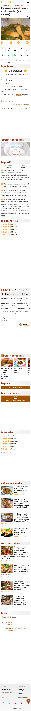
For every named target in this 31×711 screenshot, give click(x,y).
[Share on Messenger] (8, 55)
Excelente (14, 224)
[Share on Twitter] (21, 55)
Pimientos (12, 617)
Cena (13, 624)
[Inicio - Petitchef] (2, 5)
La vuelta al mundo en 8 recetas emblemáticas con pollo (21, 489)
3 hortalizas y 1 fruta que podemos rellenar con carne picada (21, 531)
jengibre (19, 95)
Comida (8, 624)
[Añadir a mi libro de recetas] (27, 49)
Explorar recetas (7, 622)
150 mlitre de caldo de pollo (12, 86)
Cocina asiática (22, 628)
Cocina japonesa (10, 630)
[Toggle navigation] (28, 2)
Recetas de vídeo (7, 689)
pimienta (9, 101)
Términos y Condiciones (20, 694)
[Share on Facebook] (2, 55)
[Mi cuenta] (18, 2)
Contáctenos (21, 686)
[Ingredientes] (2, 355)
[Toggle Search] (23, 2)
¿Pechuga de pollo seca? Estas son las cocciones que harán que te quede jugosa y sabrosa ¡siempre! (21, 518)
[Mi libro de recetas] (14, 2)
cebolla (6, 83)
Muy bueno (15, 227)
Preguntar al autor (16, 387)
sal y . (8, 101)
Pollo (4, 617)
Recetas (4, 686)
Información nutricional (22, 104)
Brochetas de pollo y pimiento (19, 370)
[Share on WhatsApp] (14, 55)
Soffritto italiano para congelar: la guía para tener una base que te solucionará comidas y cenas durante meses (15, 570)
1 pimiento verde (8, 80)
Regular (14, 234)
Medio (13, 232)
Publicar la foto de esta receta (15, 400)
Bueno (13, 229)
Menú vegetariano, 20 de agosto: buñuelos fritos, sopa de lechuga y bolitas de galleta (22, 585)
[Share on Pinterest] (27, 55)
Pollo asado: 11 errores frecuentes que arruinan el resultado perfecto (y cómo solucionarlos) (22, 503)
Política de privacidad (20, 690)
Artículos (4, 697)
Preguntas (5, 695)
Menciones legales (23, 697)
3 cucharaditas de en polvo (15, 95)
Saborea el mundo (11, 628)
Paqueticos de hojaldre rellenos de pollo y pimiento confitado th (6, 373)
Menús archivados (7, 692)
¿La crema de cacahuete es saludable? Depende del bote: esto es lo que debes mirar (21, 600)
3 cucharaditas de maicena (12, 98)
